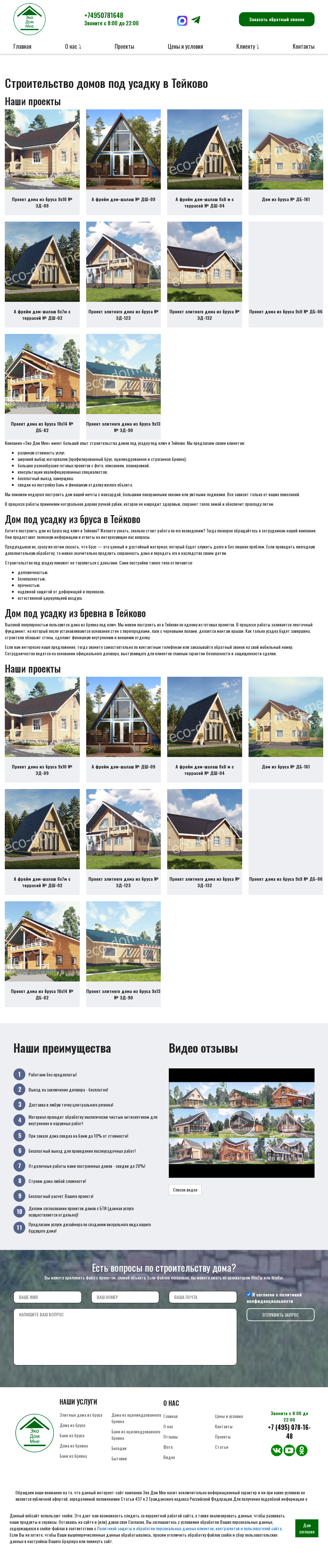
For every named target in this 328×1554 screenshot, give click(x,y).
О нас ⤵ (73, 46)
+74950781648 (111, 18)
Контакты (304, 46)
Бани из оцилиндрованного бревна (135, 1434)
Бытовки (119, 1458)
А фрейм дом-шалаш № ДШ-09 (123, 199)
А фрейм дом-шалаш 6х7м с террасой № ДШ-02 (42, 314)
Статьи (221, 1446)
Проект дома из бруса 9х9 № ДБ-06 (286, 311)
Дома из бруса (72, 1425)
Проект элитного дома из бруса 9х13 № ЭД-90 (123, 426)
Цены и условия (185, 46)
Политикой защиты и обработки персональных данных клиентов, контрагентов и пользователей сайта (189, 1528)
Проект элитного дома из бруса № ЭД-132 (204, 314)
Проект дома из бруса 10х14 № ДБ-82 (42, 426)
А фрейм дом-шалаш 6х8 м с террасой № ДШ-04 (205, 202)
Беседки (119, 1448)
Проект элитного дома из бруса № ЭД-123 (123, 314)
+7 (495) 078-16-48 (289, 1431)
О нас (168, 1426)
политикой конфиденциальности (274, 1297)
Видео (169, 1457)
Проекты (124, 46)
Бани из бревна (73, 1455)
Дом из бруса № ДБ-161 (286, 199)
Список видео (185, 1189)
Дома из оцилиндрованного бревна (136, 1417)
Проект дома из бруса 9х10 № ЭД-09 (42, 202)
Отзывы (170, 1436)
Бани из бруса (72, 1435)
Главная (22, 46)
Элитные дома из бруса (81, 1414)
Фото (168, 1446)
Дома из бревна (74, 1445)
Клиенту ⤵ (247, 46)
